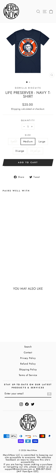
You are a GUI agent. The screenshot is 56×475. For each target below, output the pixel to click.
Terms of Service (28, 375)
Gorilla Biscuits (28, 87)
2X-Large (35, 151)
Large (42, 141)
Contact (28, 352)
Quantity (28, 120)
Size (28, 135)
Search (28, 346)
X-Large (19, 151)
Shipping (16, 108)
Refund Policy (28, 363)
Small (14, 141)
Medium (28, 141)
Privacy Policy (28, 358)
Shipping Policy (28, 369)
